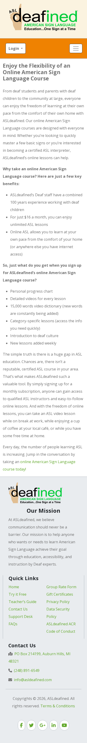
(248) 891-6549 (26, 670)
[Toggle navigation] (75, 48)
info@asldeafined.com (33, 679)
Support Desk (21, 616)
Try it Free (17, 594)
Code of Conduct (60, 631)
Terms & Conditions (57, 705)
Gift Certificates (59, 594)
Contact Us (18, 609)
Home (14, 586)
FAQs (13, 623)
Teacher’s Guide (22, 601)
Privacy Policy (58, 601)
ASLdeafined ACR (61, 623)
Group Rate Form (61, 586)
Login (14, 48)
